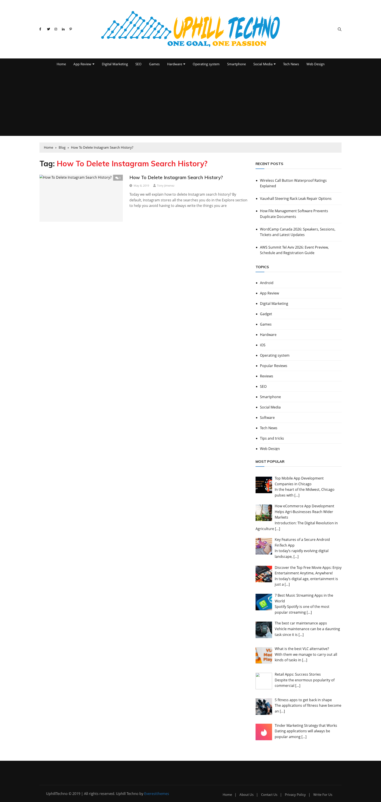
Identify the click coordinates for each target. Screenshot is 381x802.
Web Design (315, 64)
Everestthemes (156, 793)
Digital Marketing (115, 64)
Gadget (266, 314)
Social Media (263, 64)
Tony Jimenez (165, 185)
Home (61, 64)
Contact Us (269, 794)
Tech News (291, 64)
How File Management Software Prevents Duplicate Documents (294, 213)
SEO (138, 64)
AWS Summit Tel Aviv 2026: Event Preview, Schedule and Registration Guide (294, 250)
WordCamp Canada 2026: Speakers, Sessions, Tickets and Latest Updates (297, 232)
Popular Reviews (273, 365)
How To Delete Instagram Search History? (176, 177)
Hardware (174, 64)
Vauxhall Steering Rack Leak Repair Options (296, 198)
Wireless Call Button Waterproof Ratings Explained (293, 183)
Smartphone (236, 64)
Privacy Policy (295, 794)
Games (154, 64)
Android (266, 283)
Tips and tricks (272, 438)
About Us (246, 794)
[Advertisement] (190, 103)
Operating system (206, 64)
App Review (82, 64)
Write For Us (322, 794)
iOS (262, 345)
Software (267, 417)
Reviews (266, 376)
